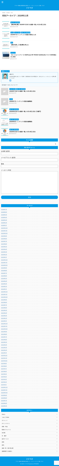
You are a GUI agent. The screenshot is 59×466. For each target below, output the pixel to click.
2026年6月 (4, 212)
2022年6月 (4, 339)
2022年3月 (4, 347)
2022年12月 (4, 323)
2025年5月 (4, 246)
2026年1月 (4, 225)
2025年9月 (4, 236)
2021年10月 (4, 361)
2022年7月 (4, 337)
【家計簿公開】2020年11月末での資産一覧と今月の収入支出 (28, 24)
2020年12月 (4, 387)
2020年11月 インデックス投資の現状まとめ (23, 34)
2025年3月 (4, 252)
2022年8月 (4, 334)
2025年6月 (4, 244)
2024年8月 (4, 270)
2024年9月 (4, 268)
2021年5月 (4, 374)
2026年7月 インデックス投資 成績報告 (20, 101)
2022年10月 (4, 329)
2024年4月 (4, 281)
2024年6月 (4, 276)
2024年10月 (4, 265)
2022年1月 (4, 353)
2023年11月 (4, 294)
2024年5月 (4, 278)
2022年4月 (4, 345)
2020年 (8, 12)
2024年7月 (4, 273)
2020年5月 (4, 406)
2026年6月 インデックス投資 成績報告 (20, 121)
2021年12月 (4, 355)
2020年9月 (4, 395)
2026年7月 (4, 209)
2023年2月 (4, 318)
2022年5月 (4, 342)
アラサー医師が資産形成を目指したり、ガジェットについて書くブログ (29, 461)
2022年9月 (4, 331)
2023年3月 (4, 315)
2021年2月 (4, 382)
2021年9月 (4, 363)
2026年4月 (4, 217)
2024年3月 (4, 284)
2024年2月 (4, 286)
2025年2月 (4, 254)
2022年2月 (4, 350)
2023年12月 (4, 291)
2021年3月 (4, 379)
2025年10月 (4, 233)
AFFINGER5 (36, 463)
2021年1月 (4, 384)
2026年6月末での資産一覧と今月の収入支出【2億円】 (25, 111)
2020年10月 (4, 392)
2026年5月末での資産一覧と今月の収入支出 (22, 131)
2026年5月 (4, 214)
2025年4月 (4, 249)
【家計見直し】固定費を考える (19, 44)
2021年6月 (4, 371)
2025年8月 (4, 238)
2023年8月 (4, 302)
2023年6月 (4, 307)
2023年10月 (4, 297)
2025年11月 (4, 230)
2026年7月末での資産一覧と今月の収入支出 (22, 91)
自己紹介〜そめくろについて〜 (10, 85)
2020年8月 (4, 398)
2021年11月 (4, 358)
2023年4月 (4, 313)
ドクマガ (29, 8)
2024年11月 (4, 262)
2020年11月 (4, 390)
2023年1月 (4, 321)
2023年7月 (4, 305)
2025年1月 (4, 257)
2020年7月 (4, 400)
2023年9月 (4, 299)
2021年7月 (4, 368)
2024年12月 (4, 260)
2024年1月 (4, 289)
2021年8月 (4, 366)
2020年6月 (4, 403)
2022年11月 (4, 326)
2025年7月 (4, 241)
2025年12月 (4, 228)
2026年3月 (4, 220)
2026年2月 (4, 222)
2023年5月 (4, 310)
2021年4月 (4, 376)
